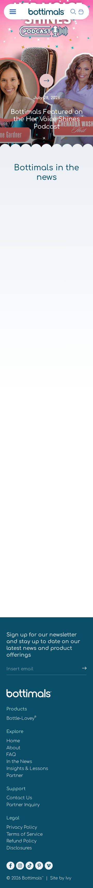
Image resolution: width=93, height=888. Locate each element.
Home (13, 740)
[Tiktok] (30, 866)
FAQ (11, 754)
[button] (81, 11)
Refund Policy (21, 841)
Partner (14, 775)
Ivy (68, 878)
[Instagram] (20, 866)
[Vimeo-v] (49, 866)
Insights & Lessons (27, 768)
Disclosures (19, 848)
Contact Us (19, 797)
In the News (19, 761)
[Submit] (82, 669)
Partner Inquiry (23, 804)
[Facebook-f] (10, 866)
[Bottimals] (46, 11)
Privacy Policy (21, 827)
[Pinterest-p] (39, 866)
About (13, 747)
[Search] (73, 11)
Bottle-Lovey (21, 718)
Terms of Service (24, 834)
